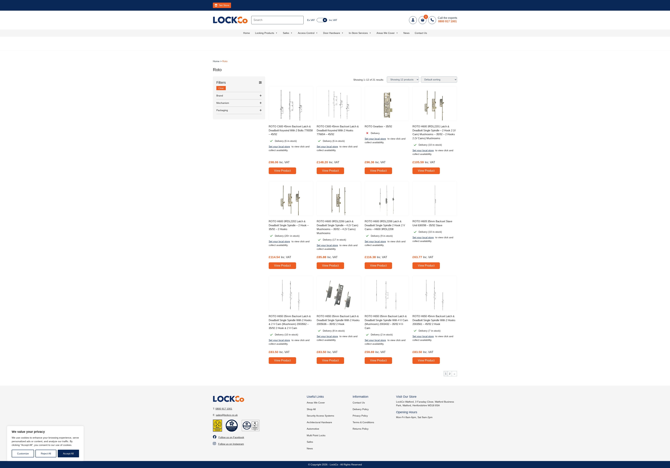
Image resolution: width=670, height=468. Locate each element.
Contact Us (421, 33)
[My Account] (413, 20)
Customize (23, 453)
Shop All (311, 409)
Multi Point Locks (316, 435)
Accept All (68, 453)
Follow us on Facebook (231, 437)
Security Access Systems (320, 415)
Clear (221, 88)
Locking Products (264, 33)
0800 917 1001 (223, 408)
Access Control (306, 33)
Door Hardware (331, 33)
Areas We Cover (386, 33)
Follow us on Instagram (231, 444)
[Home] (230, 20)
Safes (286, 33)
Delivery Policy (361, 409)
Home (246, 33)
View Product (282, 170)
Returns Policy (360, 428)
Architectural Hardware (319, 422)
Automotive (313, 428)
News (406, 33)
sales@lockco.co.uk (227, 415)
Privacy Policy (360, 415)
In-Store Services (358, 33)
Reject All (46, 453)
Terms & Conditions (363, 422)
